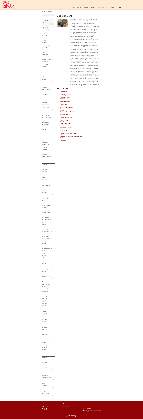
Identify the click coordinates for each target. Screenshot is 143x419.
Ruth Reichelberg (45, 350)
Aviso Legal (44, 405)
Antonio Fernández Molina (46, 64)
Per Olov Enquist (45, 334)
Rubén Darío (44, 349)
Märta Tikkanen (44, 298)
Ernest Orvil (44, 129)
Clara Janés (44, 96)
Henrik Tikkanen (44, 179)
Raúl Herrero (44, 342)
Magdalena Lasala (45, 282)
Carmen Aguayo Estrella (46, 89)
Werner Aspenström (45, 391)
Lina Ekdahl (44, 273)
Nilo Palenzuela (44, 311)
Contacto (119, 7)
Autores (92, 7)
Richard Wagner (44, 344)
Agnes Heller (44, 33)
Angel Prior (44, 57)
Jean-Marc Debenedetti (46, 205)
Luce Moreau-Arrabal (45, 274)
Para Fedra (62, 116)
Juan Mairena (44, 246)
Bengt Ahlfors (44, 76)
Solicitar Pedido (110, 7)
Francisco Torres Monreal (46, 156)
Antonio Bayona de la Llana (46, 59)
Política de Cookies (45, 406)
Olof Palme (44, 321)
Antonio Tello (44, 66)
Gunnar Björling (44, 169)
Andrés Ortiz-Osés (45, 54)
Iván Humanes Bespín (45, 190)
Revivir (61, 134)
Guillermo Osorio (45, 167)
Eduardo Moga (44, 119)
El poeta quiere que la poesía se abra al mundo (68, 133)
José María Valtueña (45, 236)
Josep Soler (44, 224)
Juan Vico (43, 250)
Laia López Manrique (45, 269)
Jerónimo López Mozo (45, 207)
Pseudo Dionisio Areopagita (47, 336)
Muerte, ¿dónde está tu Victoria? (66, 139)
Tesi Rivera (44, 373)
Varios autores (44, 383)
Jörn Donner (44, 222)
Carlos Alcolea (44, 85)
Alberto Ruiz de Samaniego (46, 38)
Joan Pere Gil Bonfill (45, 214)
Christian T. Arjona (45, 92)
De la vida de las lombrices (65, 114)
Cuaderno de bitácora (64, 95)
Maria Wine (44, 294)
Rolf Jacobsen (44, 347)
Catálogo (79, 7)
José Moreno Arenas (45, 238)
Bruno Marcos (44, 79)
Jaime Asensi (44, 200)
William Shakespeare (45, 393)
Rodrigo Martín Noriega (46, 345)
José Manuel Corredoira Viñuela (47, 231)
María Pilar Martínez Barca (46, 293)
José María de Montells (46, 234)
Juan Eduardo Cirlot (45, 245)
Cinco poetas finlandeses (65, 97)
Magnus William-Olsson (46, 284)
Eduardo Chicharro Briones (46, 115)
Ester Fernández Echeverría (46, 131)
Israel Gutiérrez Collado (46, 188)
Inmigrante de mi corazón (65, 124)
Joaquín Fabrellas (45, 215)
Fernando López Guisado (46, 144)
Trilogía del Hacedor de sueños (66, 131)
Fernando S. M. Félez (45, 145)
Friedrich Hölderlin (45, 158)
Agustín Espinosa (45, 35)
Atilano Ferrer (44, 68)
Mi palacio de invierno (64, 92)
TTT (61, 142)
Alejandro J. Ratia (45, 42)
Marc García (44, 286)
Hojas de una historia (64, 98)
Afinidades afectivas (64, 91)
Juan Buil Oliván (44, 241)
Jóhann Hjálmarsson (45, 217)
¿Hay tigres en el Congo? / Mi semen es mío (68, 111)
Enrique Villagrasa (45, 125)
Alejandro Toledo (45, 44)
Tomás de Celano (45, 375)
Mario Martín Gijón (45, 296)
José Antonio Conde (45, 226)
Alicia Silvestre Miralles (46, 50)
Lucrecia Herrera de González (47, 276)
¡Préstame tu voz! (63, 108)
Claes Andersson (45, 94)
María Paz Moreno (45, 291)
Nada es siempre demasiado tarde (66, 107)
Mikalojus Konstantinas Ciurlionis (48, 301)
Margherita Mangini (45, 288)
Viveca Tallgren (44, 385)
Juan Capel (44, 243)
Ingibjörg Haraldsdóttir (46, 187)
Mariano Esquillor (45, 289)
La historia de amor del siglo (65, 127)
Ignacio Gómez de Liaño (46, 185)
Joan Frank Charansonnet (46, 212)
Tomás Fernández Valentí (46, 377)
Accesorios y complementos (65, 94)
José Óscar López (45, 239)
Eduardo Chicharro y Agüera (46, 117)
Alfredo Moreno (44, 47)
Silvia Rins (43, 364)
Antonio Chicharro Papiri (46, 62)
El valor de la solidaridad (64, 126)
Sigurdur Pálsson (45, 359)
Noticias (86, 7)
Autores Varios (44, 69)
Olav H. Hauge (44, 319)
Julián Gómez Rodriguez (46, 253)
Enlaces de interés (65, 406)
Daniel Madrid (44, 102)
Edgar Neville (44, 113)
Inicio (44, 11)
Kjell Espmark (44, 263)
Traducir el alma (63, 140)
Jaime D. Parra (44, 202)
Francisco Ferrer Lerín (45, 151)
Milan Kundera (44, 303)
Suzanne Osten (44, 367)
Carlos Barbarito (45, 87)
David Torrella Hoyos (45, 104)
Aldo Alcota (44, 40)
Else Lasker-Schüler (45, 122)
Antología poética (63, 110)
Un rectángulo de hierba (64, 137)
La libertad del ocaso (64, 105)
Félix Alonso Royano (45, 140)
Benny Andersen (44, 77)
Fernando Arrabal (45, 142)
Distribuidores (64, 405)
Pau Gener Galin (44, 327)
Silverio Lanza (44, 362)
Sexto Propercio (44, 357)
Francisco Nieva (44, 154)
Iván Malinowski (44, 192)
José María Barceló (45, 233)
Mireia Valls (44, 305)
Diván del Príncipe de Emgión (65, 123)
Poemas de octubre (63, 130)
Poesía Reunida (63, 103)
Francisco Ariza (44, 149)
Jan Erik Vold (44, 203)
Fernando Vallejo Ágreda (46, 147)
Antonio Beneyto (45, 61)
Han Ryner (43, 177)
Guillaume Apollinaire (45, 166)
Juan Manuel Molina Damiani (47, 248)
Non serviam (62, 121)
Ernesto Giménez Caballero (46, 127)
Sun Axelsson (44, 365)
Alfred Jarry (44, 49)
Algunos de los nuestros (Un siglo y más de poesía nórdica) (71, 136)
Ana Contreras (44, 52)
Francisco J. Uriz (45, 152)
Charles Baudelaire (45, 91)
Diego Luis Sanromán (45, 107)
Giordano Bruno (44, 164)
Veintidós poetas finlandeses (65, 100)
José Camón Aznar (45, 227)
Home (73, 7)
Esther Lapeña (44, 132)
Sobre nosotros (100, 7)
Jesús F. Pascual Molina (46, 208)
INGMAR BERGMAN (63, 129)
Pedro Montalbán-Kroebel (46, 330)
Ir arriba (53, 71)
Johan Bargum (44, 221)
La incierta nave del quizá (64, 118)
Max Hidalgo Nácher (45, 300)
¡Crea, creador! (62, 113)
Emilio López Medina (45, 124)
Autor (47, 11)
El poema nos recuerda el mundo (66, 117)
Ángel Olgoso (44, 56)
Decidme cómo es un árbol (65, 101)
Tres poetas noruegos (64, 120)
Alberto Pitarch (44, 37)
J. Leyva (43, 257)
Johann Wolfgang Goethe (46, 219)
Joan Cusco (44, 210)
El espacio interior (63, 104)
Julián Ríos (44, 255)
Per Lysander (44, 332)
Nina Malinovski (44, 313)
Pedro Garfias (44, 329)
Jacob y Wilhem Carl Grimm (46, 198)
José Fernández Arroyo (46, 229)
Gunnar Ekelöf (44, 171)
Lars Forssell (44, 271)
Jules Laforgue (44, 251)
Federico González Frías (46, 139)
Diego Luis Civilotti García (46, 105)
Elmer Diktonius (44, 120)
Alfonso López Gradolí (45, 45)
